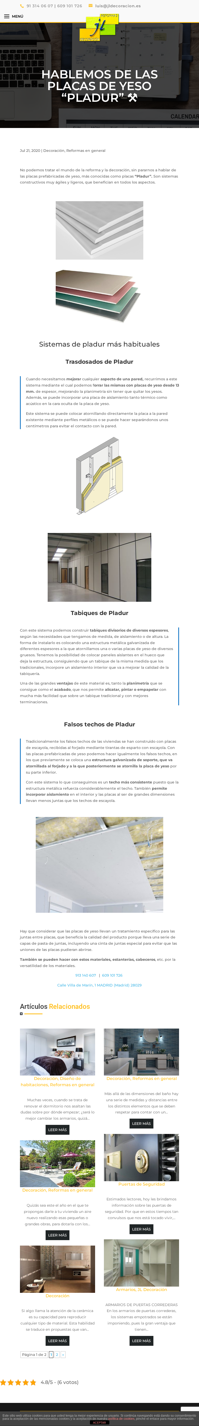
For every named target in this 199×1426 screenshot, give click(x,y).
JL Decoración (152, 1289)
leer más (57, 1129)
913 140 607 (86, 975)
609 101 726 (70, 5)
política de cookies (121, 1419)
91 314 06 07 (40, 5)
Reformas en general (85, 150)
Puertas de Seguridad (141, 1184)
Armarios (126, 1289)
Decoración (54, 150)
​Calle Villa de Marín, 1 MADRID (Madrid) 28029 (99, 985)
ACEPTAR (99, 1422)
